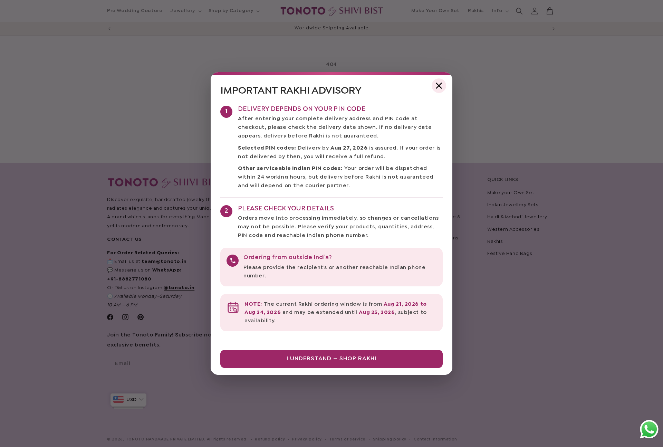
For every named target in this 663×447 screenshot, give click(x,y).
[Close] (439, 85)
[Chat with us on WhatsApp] (649, 438)
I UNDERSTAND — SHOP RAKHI (331, 358)
